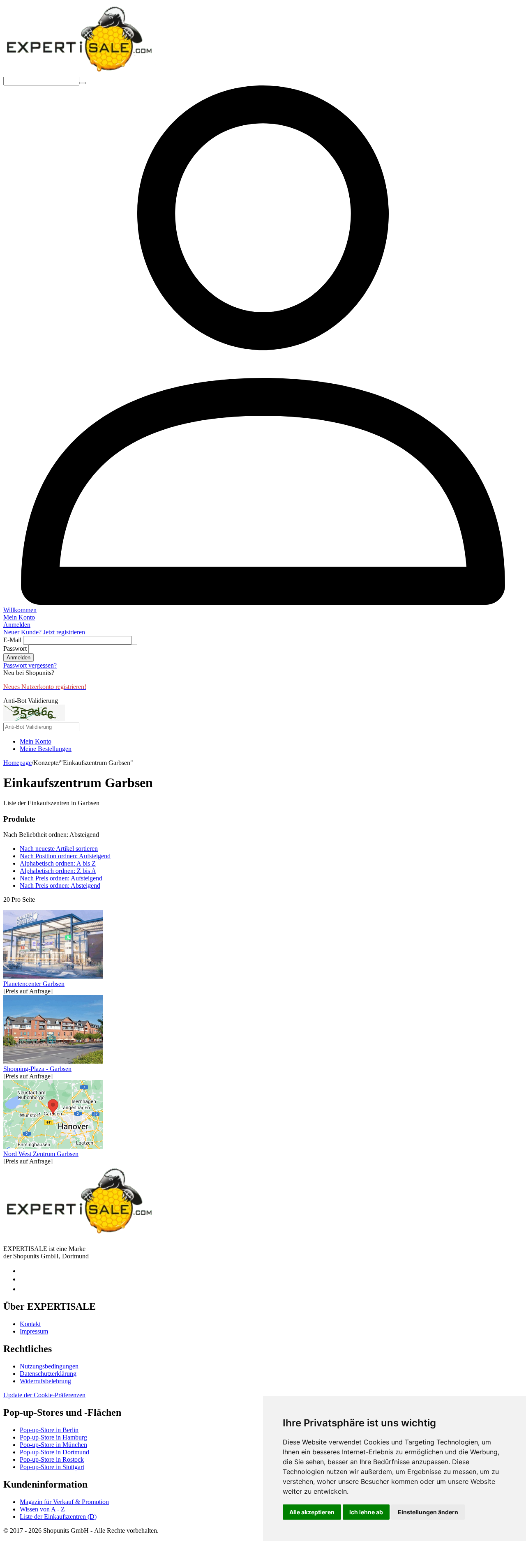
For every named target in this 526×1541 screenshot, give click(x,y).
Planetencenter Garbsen (34, 983)
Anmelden (18, 657)
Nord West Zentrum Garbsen (40, 1153)
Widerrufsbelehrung (45, 1380)
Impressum (34, 1331)
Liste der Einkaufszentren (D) (58, 1516)
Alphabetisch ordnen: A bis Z (58, 863)
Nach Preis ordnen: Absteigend (60, 885)
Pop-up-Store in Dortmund (54, 1452)
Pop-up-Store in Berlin (49, 1429)
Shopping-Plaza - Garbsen (37, 1068)
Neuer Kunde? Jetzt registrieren (44, 632)
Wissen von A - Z (42, 1509)
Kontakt (30, 1323)
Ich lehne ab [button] (366, 1512)
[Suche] (82, 83)
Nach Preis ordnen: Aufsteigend (61, 878)
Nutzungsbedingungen (49, 1366)
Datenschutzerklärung (48, 1373)
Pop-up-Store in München (53, 1444)
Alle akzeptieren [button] (312, 1512)
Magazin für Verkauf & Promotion (64, 1501)
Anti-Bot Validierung (30, 700)
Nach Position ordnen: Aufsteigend (65, 855)
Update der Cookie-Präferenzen (44, 1394)
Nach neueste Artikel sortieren (59, 848)
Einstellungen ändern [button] (428, 1512)
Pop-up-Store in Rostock (52, 1459)
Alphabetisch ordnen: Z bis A (58, 870)
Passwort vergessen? (30, 665)
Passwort (15, 648)
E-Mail (12, 639)
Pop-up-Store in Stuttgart (52, 1466)
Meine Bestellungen (46, 748)
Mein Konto (35, 741)
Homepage (17, 762)
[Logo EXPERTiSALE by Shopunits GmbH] (79, 72)
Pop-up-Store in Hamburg (53, 1437)
